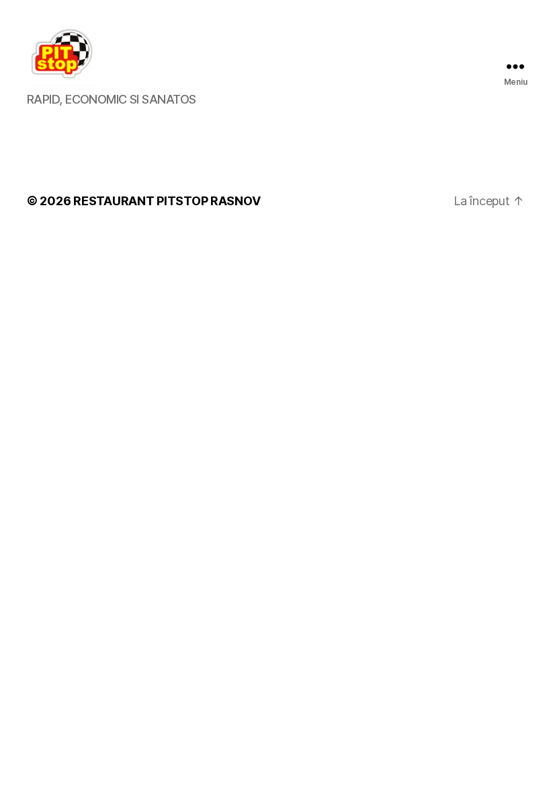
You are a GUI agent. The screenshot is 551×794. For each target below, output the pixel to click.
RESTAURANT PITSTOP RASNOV (166, 201)
